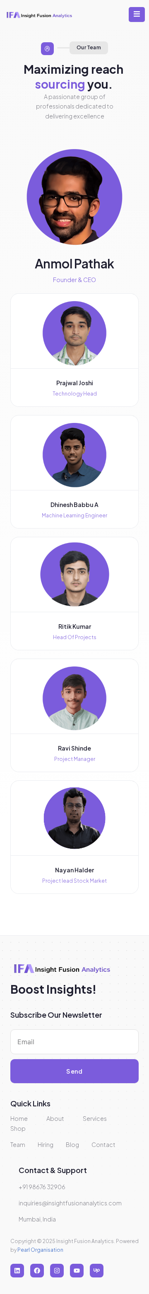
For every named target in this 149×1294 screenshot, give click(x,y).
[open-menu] (137, 14)
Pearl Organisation (40, 1250)
